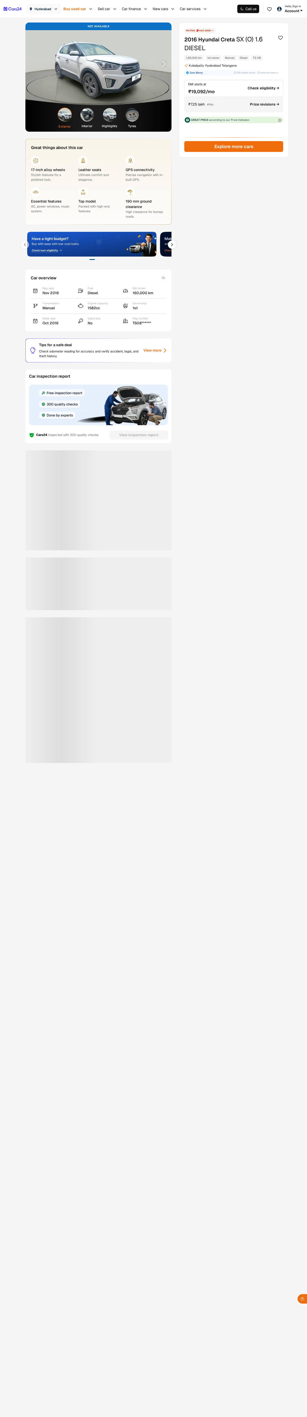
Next (162, 63)
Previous (34, 63)
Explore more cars (233, 146)
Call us (250, 9)
